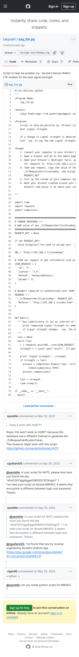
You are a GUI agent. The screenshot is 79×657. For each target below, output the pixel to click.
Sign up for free (19, 607)
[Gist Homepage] (28, 6)
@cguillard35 (15, 544)
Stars (57, 61)
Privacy (21, 634)
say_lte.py (26, 39)
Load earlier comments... (39, 405)
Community (57, 634)
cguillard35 (14, 463)
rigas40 (12, 571)
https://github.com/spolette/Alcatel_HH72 (32, 448)
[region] (39, 243)
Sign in (53, 6)
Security (33, 634)
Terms (11, 634)
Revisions (33, 61)
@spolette (13, 472)
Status (44, 634)
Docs (69, 634)
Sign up (68, 6)
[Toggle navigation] (5, 6)
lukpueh (9, 39)
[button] (54, 52)
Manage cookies (45, 637)
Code (12, 61)
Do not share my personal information (39, 640)
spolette (12, 416)
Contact (29, 637)
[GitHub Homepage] (28, 646)
